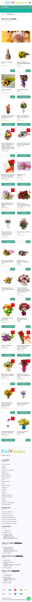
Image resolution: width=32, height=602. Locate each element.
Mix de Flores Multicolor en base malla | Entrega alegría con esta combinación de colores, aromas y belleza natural (7, 146)
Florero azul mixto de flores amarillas (22, 432)
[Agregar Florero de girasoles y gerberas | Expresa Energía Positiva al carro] (12, 412)
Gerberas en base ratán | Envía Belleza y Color (7, 116)
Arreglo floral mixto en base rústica (7, 318)
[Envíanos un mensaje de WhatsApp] (29, 599)
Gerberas (4, 472)
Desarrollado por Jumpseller (23, 599)
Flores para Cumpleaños (8, 470)
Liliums (3, 479)
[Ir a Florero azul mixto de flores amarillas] (24, 423)
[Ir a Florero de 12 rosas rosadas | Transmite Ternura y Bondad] (8, 223)
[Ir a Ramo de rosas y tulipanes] (24, 166)
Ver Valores (28, 10)
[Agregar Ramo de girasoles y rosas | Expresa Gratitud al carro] (12, 299)
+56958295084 (7, 575)
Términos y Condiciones (8, 502)
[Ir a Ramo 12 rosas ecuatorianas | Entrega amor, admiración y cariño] (24, 195)
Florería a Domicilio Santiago (9, 517)
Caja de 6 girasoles (6, 89)
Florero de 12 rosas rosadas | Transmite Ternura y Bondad (6, 233)
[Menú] (2, 3)
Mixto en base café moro (23, 232)
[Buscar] (4, 3)
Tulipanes (4, 500)
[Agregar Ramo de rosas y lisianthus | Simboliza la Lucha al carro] (28, 269)
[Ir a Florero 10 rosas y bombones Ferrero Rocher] (24, 309)
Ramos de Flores (6, 481)
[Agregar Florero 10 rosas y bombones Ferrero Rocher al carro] (28, 326)
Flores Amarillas (6, 485)
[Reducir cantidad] (2, 70)
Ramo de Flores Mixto (23, 89)
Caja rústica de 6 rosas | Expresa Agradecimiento (23, 144)
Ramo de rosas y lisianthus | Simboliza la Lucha (23, 262)
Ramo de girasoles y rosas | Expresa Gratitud (7, 288)
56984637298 (7, 532)
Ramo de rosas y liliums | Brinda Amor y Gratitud (7, 374)
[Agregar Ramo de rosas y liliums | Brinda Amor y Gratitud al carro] (12, 384)
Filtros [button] (6, 24)
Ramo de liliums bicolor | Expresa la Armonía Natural (7, 204)
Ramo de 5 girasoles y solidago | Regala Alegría (23, 62)
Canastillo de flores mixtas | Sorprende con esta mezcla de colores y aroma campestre (23, 289)
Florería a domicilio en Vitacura (9, 519)
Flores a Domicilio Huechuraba (9, 521)
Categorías (4, 7)
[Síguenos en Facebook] (10, 455)
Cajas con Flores (6, 477)
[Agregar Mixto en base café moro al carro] (28, 241)
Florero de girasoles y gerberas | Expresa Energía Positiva (7, 404)
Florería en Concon (6, 513)
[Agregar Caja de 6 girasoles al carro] (12, 97)
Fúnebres (4, 468)
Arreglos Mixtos (6, 474)
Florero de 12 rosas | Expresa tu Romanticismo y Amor (23, 375)
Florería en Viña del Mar (7, 512)
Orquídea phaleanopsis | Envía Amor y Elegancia (7, 432)
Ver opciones (24, 96)
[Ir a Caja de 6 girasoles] (8, 81)
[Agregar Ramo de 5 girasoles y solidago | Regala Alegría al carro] (28, 70)
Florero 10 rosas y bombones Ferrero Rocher (22, 319)
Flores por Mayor (6, 464)
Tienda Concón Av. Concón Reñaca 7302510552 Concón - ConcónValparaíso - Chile (9, 578)
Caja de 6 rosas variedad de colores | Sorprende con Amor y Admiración (8, 176)
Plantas (3, 498)
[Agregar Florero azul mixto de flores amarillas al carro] (28, 440)
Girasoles (4, 493)
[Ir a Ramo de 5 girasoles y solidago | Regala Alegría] (24, 54)
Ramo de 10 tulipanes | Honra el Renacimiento (23, 116)
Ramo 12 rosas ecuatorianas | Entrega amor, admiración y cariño (24, 204)
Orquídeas (4, 489)
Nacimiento (4, 487)
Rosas (3, 483)
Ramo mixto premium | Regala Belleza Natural (7, 261)
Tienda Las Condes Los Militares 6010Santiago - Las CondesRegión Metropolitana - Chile (10, 536)
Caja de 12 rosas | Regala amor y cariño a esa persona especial (23, 347)
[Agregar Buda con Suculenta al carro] (12, 70)
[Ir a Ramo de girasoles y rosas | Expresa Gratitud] (8, 279)
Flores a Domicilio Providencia (9, 523)
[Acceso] (26, 3)
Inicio (3, 14)
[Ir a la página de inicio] (15, 2)
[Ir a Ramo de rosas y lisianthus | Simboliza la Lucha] (24, 252)
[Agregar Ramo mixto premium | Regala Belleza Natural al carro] (12, 269)
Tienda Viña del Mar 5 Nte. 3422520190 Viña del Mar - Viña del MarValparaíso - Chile (12, 564)
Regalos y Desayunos (7, 495)
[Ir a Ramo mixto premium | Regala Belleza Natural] (8, 252)
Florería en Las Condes (7, 515)
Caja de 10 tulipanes (6, 345)
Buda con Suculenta (6, 62)
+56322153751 (7, 530)
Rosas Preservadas (6, 475)
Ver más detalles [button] (7, 553)
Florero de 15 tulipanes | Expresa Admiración (23, 403)
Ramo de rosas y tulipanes (21, 175)
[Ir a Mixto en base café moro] (24, 223)
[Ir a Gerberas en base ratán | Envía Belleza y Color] (8, 107)
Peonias (4, 466)
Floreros (4, 491)
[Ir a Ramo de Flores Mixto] (24, 81)
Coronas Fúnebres (6, 504)
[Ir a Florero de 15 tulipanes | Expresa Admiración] (24, 394)
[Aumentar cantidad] (8, 70)
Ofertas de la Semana (7, 497)
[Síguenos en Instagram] (7, 455)
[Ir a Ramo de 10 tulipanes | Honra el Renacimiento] (24, 107)
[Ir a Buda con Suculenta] (8, 54)
